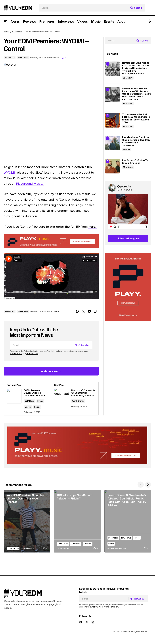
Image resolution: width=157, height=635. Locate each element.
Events (40, 401)
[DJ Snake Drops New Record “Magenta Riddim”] (77, 521)
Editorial (126, 149)
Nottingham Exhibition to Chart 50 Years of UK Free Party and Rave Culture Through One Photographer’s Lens (135, 68)
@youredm (124, 186)
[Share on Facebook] (77, 311)
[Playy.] (77, 445)
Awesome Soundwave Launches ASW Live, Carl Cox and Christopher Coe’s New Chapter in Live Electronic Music (136, 94)
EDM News (29, 401)
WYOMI (9, 172)
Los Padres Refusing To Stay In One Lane (135, 161)
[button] (5, 21)
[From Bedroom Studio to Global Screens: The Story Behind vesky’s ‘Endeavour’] (112, 143)
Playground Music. (30, 183)
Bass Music (17, 31)
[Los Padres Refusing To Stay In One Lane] (112, 166)
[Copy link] (95, 311)
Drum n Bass (13, 548)
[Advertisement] (128, 287)
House (137, 538)
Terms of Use (32, 353)
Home (6, 31)
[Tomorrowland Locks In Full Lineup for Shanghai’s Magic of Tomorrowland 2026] (112, 120)
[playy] (51, 241)
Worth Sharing (78, 401)
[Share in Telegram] (89, 311)
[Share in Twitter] (83, 311)
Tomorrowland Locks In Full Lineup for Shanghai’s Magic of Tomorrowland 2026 (136, 118)
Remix (111, 544)
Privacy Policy (16, 353)
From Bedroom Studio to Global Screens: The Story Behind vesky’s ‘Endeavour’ (136, 141)
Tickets (37, 407)
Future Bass (23, 57)
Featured (88, 544)
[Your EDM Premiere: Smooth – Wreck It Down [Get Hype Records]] (27, 521)
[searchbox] (84, 7)
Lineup (28, 407)
